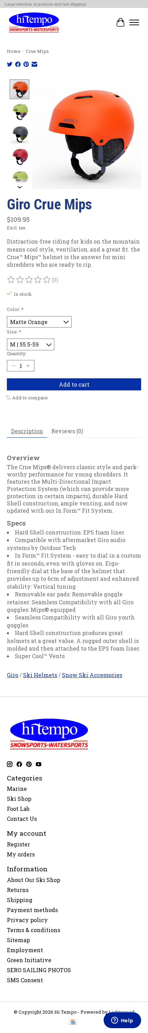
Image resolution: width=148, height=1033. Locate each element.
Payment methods (32, 909)
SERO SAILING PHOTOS (39, 970)
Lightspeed (122, 1012)
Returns (18, 889)
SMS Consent (25, 980)
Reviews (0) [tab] (67, 431)
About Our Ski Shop (33, 879)
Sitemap (18, 940)
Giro (12, 675)
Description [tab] (27, 431)
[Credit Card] (72, 1022)
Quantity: (17, 353)
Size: (14, 332)
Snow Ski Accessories (92, 675)
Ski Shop (19, 798)
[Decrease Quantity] (13, 365)
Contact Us (22, 818)
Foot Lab (18, 808)
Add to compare (30, 398)
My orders (21, 854)
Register (18, 844)
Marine (17, 788)
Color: (15, 309)
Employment (25, 950)
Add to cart (74, 384)
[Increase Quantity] (27, 365)
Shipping (19, 899)
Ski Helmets (40, 675)
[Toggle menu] (134, 22)
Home (14, 51)
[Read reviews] (29, 280)
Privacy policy (27, 919)
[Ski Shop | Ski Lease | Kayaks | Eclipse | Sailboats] (34, 22)
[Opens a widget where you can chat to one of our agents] (122, 1021)
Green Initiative (29, 960)
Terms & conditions (33, 930)
